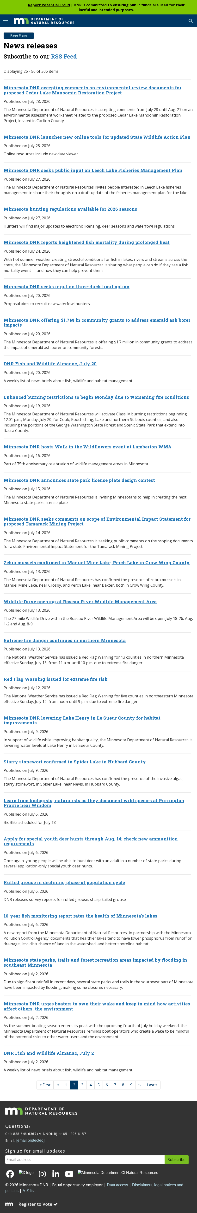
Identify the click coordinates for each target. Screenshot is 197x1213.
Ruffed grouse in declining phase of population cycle (64, 882)
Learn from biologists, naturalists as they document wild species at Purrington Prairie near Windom (94, 802)
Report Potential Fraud (49, 4)
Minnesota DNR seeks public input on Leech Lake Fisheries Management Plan (93, 170)
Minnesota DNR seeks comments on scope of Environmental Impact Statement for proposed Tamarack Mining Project (97, 521)
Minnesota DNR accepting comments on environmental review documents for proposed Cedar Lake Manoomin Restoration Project (92, 90)
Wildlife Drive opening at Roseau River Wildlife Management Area (80, 601)
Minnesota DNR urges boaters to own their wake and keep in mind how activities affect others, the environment (97, 1006)
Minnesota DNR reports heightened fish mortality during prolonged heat (87, 242)
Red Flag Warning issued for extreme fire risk (56, 679)
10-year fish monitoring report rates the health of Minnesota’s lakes (80, 916)
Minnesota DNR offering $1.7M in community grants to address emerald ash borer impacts (97, 322)
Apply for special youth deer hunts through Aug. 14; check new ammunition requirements (91, 841)
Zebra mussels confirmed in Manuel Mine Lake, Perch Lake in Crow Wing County (97, 562)
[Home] (41, 20)
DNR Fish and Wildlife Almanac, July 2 (49, 1053)
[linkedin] (56, 1174)
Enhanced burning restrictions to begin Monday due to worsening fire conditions (96, 397)
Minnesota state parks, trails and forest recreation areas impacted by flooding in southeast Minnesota (95, 962)
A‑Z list (29, 1191)
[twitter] (26, 1173)
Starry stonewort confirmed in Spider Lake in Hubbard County (75, 762)
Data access (117, 1185)
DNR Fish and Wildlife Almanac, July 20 (50, 364)
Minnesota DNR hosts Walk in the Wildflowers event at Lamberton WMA (88, 447)
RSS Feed (64, 56)
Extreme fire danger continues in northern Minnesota (65, 640)
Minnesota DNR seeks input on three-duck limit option (66, 286)
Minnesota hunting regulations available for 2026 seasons (70, 209)
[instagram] (42, 1174)
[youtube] (69, 1174)
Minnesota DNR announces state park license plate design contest (79, 480)
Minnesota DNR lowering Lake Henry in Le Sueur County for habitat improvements (82, 720)
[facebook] (10, 1174)
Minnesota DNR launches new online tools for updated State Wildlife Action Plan (97, 137)
